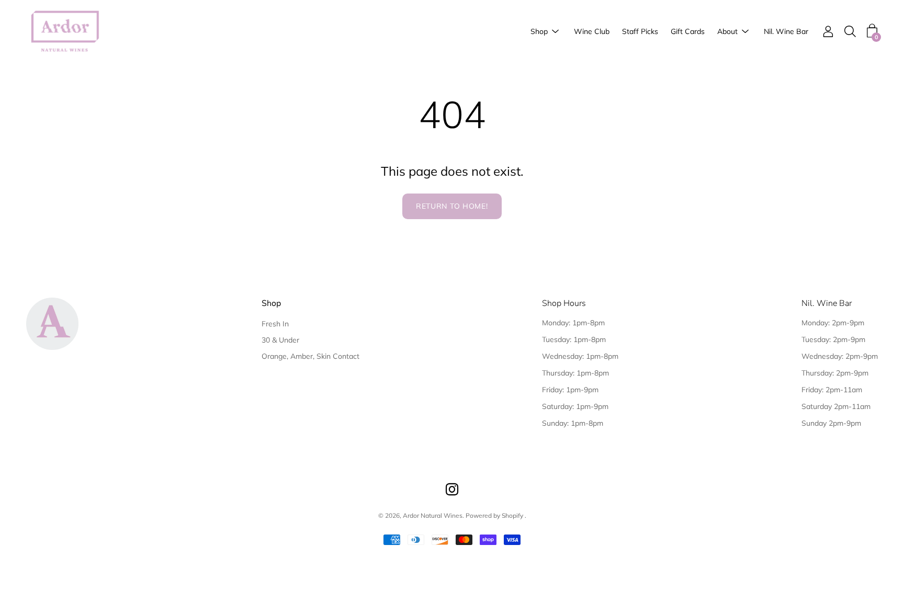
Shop (539, 31)
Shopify (512, 515)
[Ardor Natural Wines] (65, 31)
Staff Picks (640, 31)
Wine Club (591, 31)
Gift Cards (688, 31)
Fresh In (275, 323)
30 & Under (280, 340)
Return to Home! (452, 206)
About (727, 31)
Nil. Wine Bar (786, 31)
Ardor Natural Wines (432, 515)
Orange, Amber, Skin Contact (310, 356)
